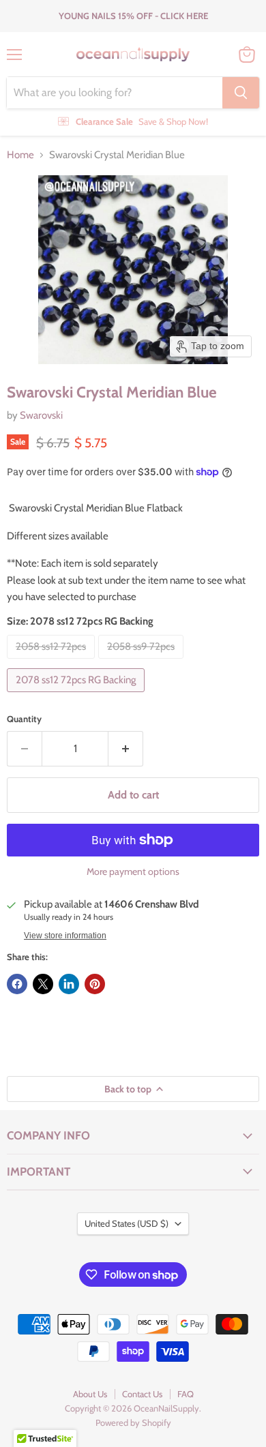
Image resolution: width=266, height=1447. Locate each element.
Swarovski (41, 415)
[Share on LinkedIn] (69, 984)
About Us (90, 1393)
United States (126, 1223)
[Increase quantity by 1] (125, 748)
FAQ (185, 1393)
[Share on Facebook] (17, 984)
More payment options (133, 871)
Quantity (24, 719)
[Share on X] (43, 984)
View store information (65, 935)
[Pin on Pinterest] (95, 984)
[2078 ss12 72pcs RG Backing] (77, 695)
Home (20, 155)
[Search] (240, 92)
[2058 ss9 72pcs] (142, 662)
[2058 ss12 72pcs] (52, 662)
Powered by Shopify (133, 1422)
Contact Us (142, 1393)
